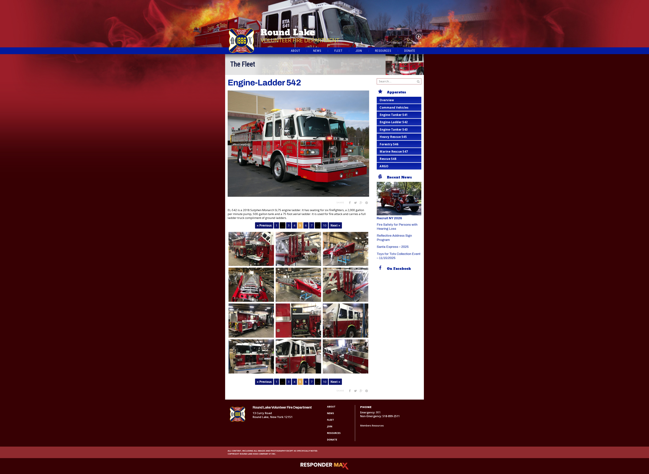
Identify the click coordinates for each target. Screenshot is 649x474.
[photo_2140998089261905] (251, 285)
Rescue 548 (388, 159)
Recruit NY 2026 (389, 218)
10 (324, 225)
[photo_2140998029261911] (298, 249)
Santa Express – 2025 (393, 247)
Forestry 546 (389, 144)
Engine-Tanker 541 (394, 115)
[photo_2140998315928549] (345, 356)
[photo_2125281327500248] (251, 249)
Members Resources (372, 425)
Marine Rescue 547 (394, 151)
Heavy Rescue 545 (393, 137)
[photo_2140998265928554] (251, 356)
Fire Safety (414, 43)
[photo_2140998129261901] (298, 285)
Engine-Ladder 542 (394, 122)
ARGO (384, 166)
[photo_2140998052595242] (345, 249)
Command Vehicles (394, 107)
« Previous (264, 225)
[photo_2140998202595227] (298, 320)
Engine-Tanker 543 (394, 129)
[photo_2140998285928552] (298, 356)
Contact (396, 43)
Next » (335, 225)
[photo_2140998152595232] (345, 285)
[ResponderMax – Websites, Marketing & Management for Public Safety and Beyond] (324, 466)
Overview (387, 100)
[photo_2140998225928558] (345, 320)
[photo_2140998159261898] (251, 320)
